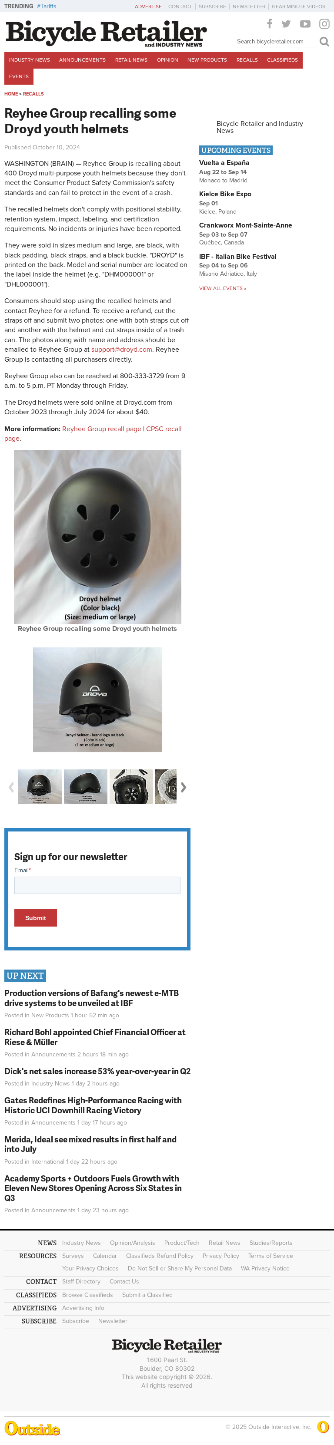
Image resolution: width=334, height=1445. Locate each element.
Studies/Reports (271, 1243)
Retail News (131, 60)
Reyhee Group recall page (101, 429)
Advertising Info (83, 1308)
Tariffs (48, 6)
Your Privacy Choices (90, 1268)
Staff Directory (81, 1281)
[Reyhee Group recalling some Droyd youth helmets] (97, 621)
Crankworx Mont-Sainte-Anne (245, 225)
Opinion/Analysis (132, 1243)
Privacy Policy (221, 1256)
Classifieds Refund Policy (160, 1256)
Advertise (148, 6)
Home (11, 94)
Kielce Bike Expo (225, 194)
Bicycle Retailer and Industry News (260, 127)
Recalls (247, 60)
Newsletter (249, 6)
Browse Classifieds (87, 1295)
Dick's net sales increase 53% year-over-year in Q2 (97, 1071)
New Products (207, 60)
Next (184, 787)
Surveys (73, 1256)
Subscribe (212, 6)
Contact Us (124, 1281)
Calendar (105, 1256)
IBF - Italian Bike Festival (238, 256)
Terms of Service (270, 1256)
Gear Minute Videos (298, 6)
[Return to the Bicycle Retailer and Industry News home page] (106, 44)
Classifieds (282, 60)
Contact (180, 6)
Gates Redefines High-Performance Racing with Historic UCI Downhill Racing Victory (93, 1105)
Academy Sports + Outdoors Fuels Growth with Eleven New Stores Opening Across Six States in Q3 (93, 1188)
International (47, 1161)
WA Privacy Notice (265, 1268)
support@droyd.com (121, 349)
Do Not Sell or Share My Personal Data (180, 1268)
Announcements (82, 60)
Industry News (29, 60)
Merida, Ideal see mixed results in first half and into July (90, 1144)
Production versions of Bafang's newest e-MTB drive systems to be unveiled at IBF (91, 998)
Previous (11, 787)
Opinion (167, 60)
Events (19, 76)
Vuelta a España (224, 162)
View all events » (222, 288)
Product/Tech (182, 1243)
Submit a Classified (147, 1295)
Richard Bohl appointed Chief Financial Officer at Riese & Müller (95, 1037)
